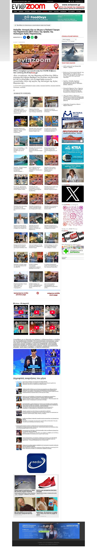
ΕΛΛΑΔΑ (39, 11)
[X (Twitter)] (71, 1)
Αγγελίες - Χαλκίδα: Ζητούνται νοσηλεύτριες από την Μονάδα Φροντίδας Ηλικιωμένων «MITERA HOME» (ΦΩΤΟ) (72, 82)
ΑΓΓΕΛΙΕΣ (78, 11)
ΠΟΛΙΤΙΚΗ (33, 11)
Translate (72, 41)
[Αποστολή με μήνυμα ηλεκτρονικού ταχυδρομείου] (14, 90)
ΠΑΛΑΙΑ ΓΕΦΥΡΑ (45, 85)
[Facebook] (69, 1)
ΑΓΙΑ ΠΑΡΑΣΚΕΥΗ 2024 (29, 85)
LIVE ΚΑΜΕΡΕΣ (71, 11)
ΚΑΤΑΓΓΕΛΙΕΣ (50, 1)
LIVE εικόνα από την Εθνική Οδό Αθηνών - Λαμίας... (72, 67)
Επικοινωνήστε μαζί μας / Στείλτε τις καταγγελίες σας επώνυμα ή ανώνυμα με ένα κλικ (34, 425)
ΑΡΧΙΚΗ (15, 11)
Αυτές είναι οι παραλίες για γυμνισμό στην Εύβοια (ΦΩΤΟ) (35, 381)
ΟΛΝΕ (38, 85)
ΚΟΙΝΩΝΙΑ (21, 11)
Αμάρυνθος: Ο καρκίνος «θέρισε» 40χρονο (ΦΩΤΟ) (72, 105)
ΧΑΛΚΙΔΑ (22, 87)
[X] (28, 37)
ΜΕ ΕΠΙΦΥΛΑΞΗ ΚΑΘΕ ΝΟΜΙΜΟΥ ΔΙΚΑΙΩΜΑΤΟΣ (48, 544)
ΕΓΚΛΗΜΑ (27, 11)
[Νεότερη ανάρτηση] (21, 295)
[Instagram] (73, 1)
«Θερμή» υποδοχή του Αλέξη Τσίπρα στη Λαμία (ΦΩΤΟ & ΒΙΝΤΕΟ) (37, 411)
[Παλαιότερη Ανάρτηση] (53, 296)
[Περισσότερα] (35, 37)
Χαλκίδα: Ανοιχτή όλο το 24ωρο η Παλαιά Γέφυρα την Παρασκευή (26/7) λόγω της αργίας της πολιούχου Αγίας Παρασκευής (36, 32)
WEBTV (50, 11)
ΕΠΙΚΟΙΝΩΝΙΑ (63, 11)
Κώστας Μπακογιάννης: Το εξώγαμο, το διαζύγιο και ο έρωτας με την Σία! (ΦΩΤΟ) (40, 437)
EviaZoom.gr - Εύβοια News (53, 542)
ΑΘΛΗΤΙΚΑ (56, 11)
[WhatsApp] (32, 37)
